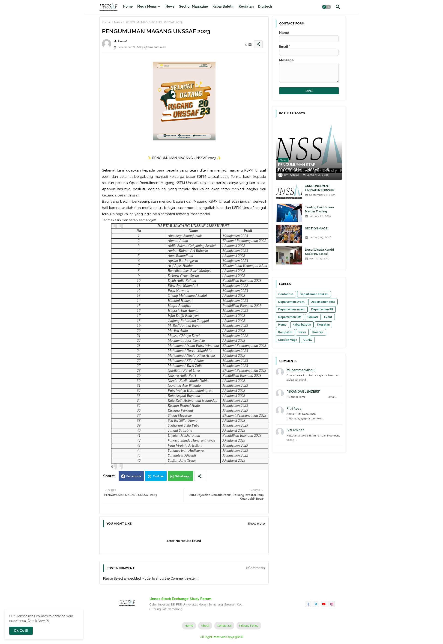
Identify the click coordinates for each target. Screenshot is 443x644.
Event (328, 317)
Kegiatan (246, 6)
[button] (326, 7)
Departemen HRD (323, 301)
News (169, 6)
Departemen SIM (289, 317)
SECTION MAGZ (316, 228)
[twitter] (316, 604)
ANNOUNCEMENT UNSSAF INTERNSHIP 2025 (320, 190)
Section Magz (287, 339)
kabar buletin (302, 324)
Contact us (285, 294)
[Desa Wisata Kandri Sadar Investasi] (289, 255)
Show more (256, 523)
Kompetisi (285, 332)
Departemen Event (291, 301)
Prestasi (317, 332)
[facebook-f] (308, 604)
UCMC (307, 339)
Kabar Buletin (223, 6)
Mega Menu (146, 6)
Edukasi (313, 317)
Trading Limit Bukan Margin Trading (319, 209)
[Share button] (199, 476)
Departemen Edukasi (314, 294)
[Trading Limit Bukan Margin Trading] (289, 213)
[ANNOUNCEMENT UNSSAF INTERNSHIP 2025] (289, 191)
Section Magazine (193, 6)
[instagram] (332, 604)
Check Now (36, 621)
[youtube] (324, 604)
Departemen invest (291, 309)
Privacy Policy (248, 625)
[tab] (128, 6)
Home (128, 6)
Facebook (133, 476)
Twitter (158, 476)
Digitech (265, 6)
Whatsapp (183, 476)
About (205, 625)
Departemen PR (322, 309)
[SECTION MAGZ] (289, 234)
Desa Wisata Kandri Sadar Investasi (319, 251)
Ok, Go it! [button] (21, 630)
